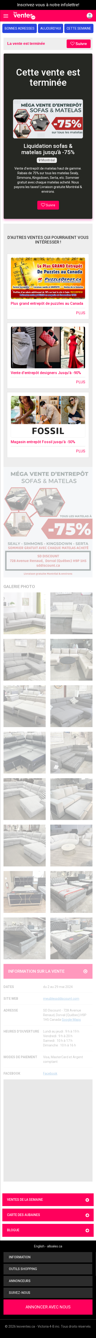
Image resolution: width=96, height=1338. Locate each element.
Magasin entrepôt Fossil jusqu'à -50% (43, 442)
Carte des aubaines (23, 1215)
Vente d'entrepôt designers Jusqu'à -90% (46, 373)
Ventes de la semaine (25, 1199)
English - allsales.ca (48, 1246)
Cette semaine (79, 28)
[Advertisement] (48, 1130)
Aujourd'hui (50, 28)
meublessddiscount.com (61, 998)
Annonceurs (19, 1281)
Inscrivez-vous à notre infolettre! (48, 4)
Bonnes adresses (19, 28)
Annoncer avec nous (48, 1306)
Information (19, 1257)
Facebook (50, 1073)
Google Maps (71, 1019)
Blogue (13, 1230)
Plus (80, 313)
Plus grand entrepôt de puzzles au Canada (47, 303)
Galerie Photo (19, 586)
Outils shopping (22, 1269)
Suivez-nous (19, 1293)
